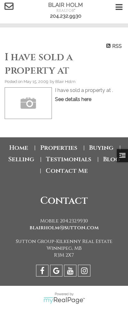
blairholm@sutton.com (64, 227)
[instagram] (85, 272)
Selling (21, 159)
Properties (58, 148)
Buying (101, 148)
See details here (73, 99)
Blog (111, 159)
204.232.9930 (65, 16)
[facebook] (43, 272)
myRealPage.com (64, 300)
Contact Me (67, 171)
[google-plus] (57, 272)
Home (18, 148)
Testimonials (68, 159)
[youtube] (71, 272)
